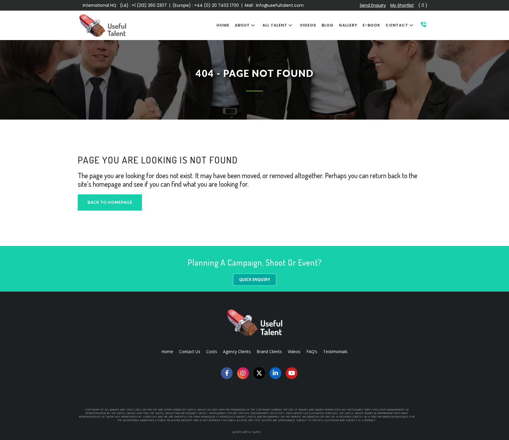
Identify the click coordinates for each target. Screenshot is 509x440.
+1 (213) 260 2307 (149, 5)
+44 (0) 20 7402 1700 (217, 5)
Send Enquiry (373, 5)
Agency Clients (237, 351)
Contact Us (189, 351)
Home (167, 351)
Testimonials (335, 351)
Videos (294, 351)
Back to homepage (109, 202)
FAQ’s (311, 351)
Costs (211, 351)
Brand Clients (269, 351)
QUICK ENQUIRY (254, 279)
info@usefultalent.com (280, 5)
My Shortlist (402, 5)
